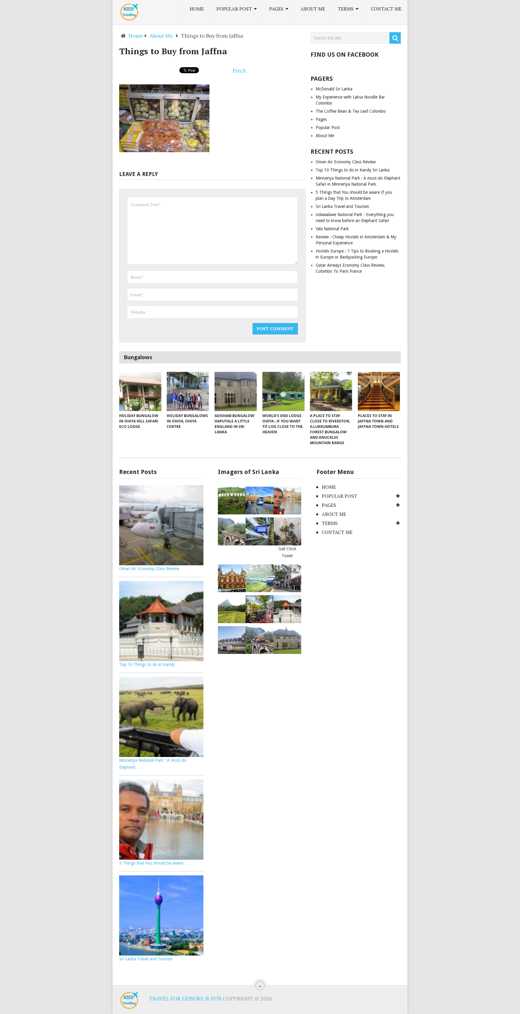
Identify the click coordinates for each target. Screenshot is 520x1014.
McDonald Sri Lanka (334, 88)
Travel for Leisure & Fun (185, 998)
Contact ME (386, 8)
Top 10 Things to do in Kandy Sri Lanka (352, 170)
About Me (313, 8)
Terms (346, 8)
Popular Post (234, 8)
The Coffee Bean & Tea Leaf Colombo (351, 111)
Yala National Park (332, 228)
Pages (276, 8)
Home (197, 8)
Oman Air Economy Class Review (346, 161)
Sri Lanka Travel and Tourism (342, 206)
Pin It (239, 70)
